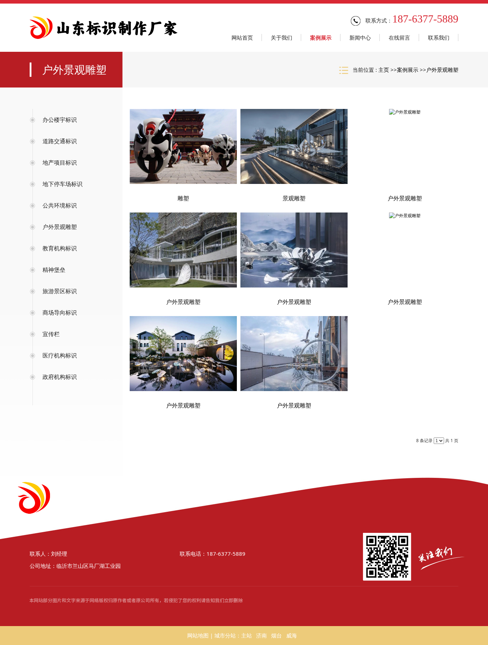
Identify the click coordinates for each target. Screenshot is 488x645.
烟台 (276, 635)
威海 (291, 635)
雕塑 (183, 198)
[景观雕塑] (294, 146)
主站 (246, 635)
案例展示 (407, 69)
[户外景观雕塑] (404, 146)
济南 (261, 635)
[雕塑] (183, 146)
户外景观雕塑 (442, 69)
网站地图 (198, 635)
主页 (383, 69)
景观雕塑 (294, 198)
